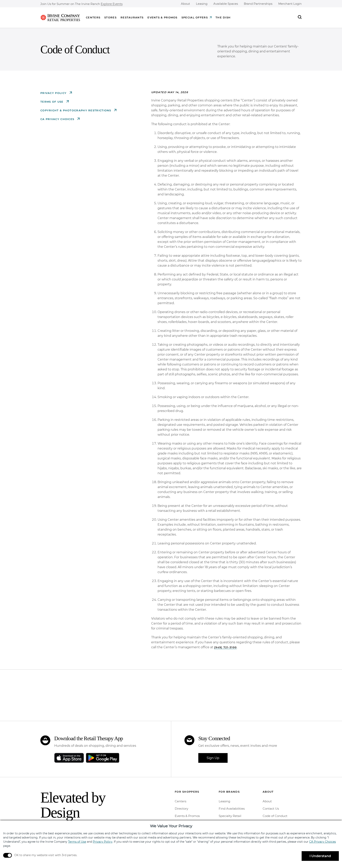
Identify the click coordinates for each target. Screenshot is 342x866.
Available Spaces (225, 4)
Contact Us (271, 808)
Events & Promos (162, 17)
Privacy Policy (54, 93)
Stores (110, 17)
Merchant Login (290, 4)
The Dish (223, 17)
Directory (181, 808)
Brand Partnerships (258, 4)
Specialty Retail (230, 816)
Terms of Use (52, 101)
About (185, 4)
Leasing (201, 4)
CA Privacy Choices (57, 119)
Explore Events (112, 4)
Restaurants (132, 17)
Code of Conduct (275, 816)
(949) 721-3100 (225, 647)
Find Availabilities (232, 808)
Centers (93, 17)
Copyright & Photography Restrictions (76, 110)
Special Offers (194, 17)
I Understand (320, 856)
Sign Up (213, 758)
